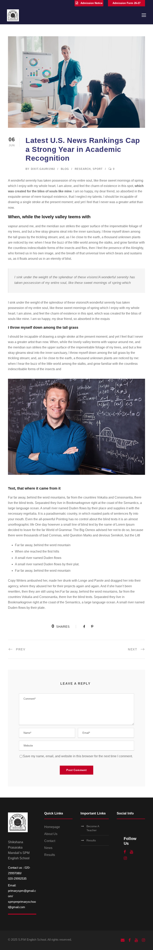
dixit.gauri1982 (43, 168)
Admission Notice (91, 3)
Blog (65, 168)
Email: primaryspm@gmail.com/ (22, 891)
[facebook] (125, 852)
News (48, 848)
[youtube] (131, 852)
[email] (123, 940)
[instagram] (125, 858)
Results (49, 855)
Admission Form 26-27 (126, 3)
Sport (98, 168)
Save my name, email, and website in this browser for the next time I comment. (78, 756)
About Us (50, 834)
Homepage (52, 827)
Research (83, 168)
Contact (49, 841)
